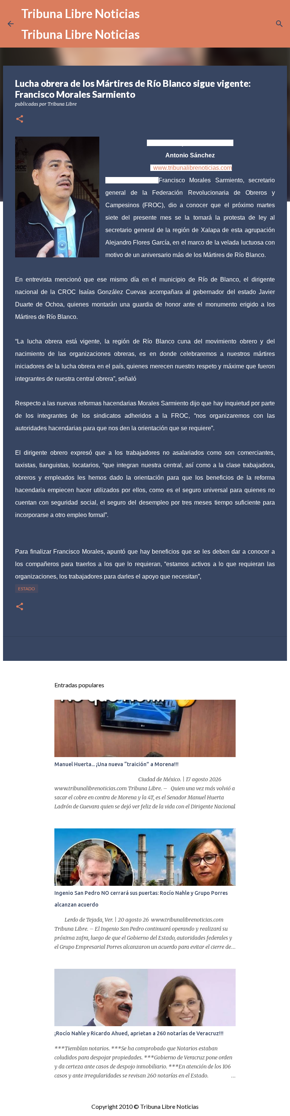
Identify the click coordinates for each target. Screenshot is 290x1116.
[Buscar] (279, 24)
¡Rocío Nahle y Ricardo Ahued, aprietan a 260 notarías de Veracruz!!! (139, 1033)
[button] (19, 119)
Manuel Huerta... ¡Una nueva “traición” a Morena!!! (116, 764)
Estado (26, 588)
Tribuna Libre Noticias (80, 13)
